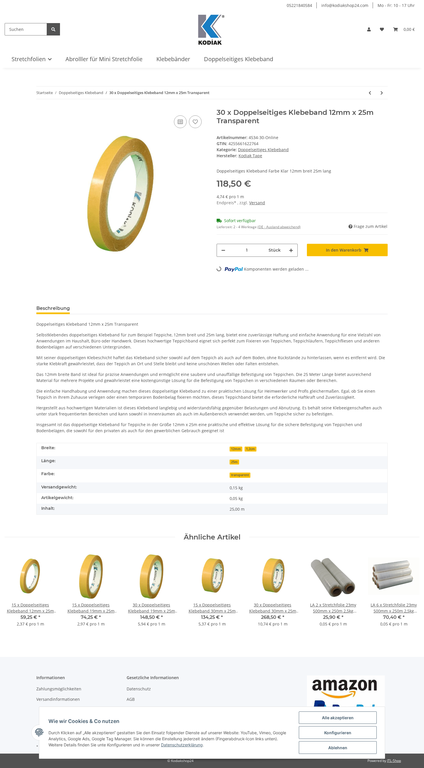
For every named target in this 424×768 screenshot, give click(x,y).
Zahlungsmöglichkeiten (58, 689)
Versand (257, 202)
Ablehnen (337, 747)
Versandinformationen (58, 699)
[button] (369, 29)
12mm (236, 449)
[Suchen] (53, 29)
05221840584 (299, 5)
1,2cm (250, 449)
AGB (131, 699)
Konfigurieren (337, 732)
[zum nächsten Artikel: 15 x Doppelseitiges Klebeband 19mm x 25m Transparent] (382, 93)
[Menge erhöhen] (291, 250)
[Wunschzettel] (382, 29)
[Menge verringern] (223, 250)
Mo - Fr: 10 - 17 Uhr (396, 5)
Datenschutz (139, 689)
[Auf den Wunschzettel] (195, 121)
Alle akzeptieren (338, 717)
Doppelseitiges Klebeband (263, 149)
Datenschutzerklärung (182, 744)
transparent (240, 475)
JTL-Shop (394, 760)
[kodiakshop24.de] (211, 29)
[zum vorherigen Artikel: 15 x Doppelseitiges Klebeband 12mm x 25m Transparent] (370, 93)
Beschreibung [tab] (53, 308)
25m (234, 462)
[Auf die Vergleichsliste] (180, 121)
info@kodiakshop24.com (344, 5)
